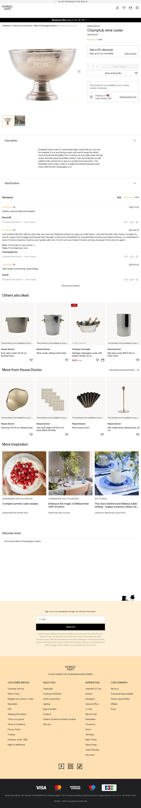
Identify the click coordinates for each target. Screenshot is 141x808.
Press (113, 709)
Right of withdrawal (16, 744)
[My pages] (117, 7)
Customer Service (16, 688)
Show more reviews (71, 285)
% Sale (89, 709)
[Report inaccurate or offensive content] (137, 222)
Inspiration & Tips (93, 688)
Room (88, 729)
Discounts (90, 755)
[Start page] (7, 8)
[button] (94, 39)
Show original (29, 222)
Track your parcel (16, 719)
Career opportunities (120, 699)
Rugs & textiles (49, 709)
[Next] (79, 71)
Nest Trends (91, 739)
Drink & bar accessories (22, 26)
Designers (90, 699)
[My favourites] (124, 7)
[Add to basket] (102, 359)
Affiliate (114, 704)
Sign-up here (130, 53)
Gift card (47, 724)
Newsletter (12, 704)
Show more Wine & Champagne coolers (22, 541)
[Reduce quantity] (89, 66)
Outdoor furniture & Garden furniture (59, 719)
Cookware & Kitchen (52, 693)
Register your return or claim (20, 699)
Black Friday (91, 744)
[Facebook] (61, 766)
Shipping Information (17, 714)
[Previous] (5, 71)
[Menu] (137, 7)
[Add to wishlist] (31, 360)
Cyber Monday (92, 749)
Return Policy (14, 693)
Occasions (90, 724)
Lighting (46, 704)
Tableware (6, 26)
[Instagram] (70, 766)
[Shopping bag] (130, 7)
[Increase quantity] (97, 66)
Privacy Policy (14, 729)
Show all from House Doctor (122, 370)
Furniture (47, 714)
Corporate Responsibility (122, 693)
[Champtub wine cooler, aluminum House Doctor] (42, 71)
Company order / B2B (17, 739)
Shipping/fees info (128, 97)
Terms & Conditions (16, 724)
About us (115, 688)
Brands (89, 693)
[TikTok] (79, 766)
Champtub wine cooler (68, 26)
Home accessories (51, 699)
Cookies (11, 734)
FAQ (9, 709)
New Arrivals (91, 714)
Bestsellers (91, 719)
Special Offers (92, 704)
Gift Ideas (90, 734)
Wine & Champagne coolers (45, 26)
